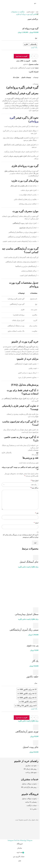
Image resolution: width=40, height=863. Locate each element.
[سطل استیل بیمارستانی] (20, 586)
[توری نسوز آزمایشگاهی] (31, 723)
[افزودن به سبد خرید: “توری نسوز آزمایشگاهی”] (35, 727)
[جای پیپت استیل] (32, 739)
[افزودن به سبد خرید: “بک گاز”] (35, 656)
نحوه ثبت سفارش (31, 765)
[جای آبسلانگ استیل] (31, 553)
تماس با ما (33, 809)
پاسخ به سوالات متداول (29, 784)
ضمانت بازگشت (32, 805)
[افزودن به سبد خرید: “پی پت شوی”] (35, 641)
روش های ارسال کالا (30, 769)
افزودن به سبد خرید (21, 56)
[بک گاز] (33, 653)
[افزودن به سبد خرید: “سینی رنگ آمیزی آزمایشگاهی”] (35, 625)
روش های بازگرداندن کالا (29, 787)
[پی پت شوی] (34, 637)
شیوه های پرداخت (31, 772)
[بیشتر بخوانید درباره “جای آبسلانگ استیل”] (35, 557)
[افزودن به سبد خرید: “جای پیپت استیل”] (35, 743)
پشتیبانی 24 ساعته (31, 802)
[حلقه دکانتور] (31, 668)
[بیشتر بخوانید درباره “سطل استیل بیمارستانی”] (35, 610)
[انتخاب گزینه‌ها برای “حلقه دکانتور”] (35, 672)
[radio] (27, 689)
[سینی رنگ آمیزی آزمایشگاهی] (32, 621)
